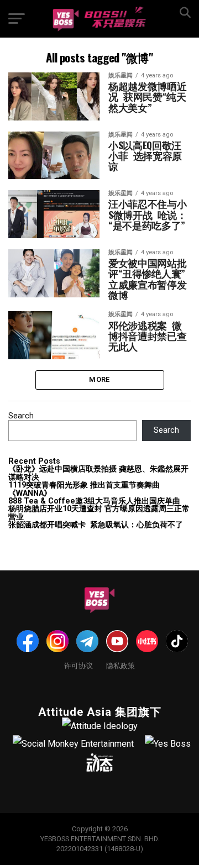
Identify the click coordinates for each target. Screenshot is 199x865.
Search (21, 416)
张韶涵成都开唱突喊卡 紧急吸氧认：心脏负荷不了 (95, 525)
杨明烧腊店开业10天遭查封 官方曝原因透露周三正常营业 (99, 512)
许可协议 (78, 665)
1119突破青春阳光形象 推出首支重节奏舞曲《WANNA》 (84, 488)
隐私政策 (120, 665)
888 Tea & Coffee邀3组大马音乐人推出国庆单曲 (94, 501)
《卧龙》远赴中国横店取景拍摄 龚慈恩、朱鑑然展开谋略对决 (98, 472)
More (99, 379)
